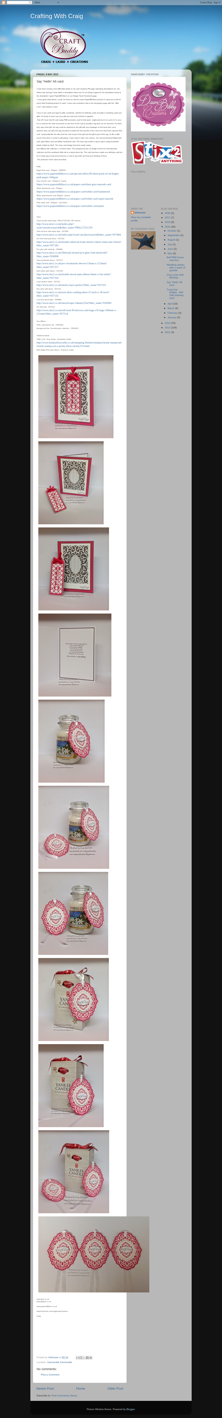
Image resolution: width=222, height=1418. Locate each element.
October (172, 230)
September (174, 235)
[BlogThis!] (81, 1357)
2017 (168, 217)
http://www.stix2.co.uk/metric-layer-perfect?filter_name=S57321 (71, 285)
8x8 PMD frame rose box (175, 258)
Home (80, 1388)
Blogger (130, 1409)
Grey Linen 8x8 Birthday (175, 276)
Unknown (140, 212)
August (172, 239)
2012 (168, 332)
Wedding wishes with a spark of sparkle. (176, 268)
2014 (168, 323)
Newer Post (45, 1388)
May (170, 253)
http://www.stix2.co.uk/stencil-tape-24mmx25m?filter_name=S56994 (74, 303)
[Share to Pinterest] (90, 1357)
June (171, 249)
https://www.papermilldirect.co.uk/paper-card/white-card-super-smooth (75, 198)
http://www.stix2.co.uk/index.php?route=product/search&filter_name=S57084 (79, 234)
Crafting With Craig (56, 16)
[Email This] (77, 1357)
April (170, 303)
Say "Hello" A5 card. (174, 283)
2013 (168, 327)
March (171, 308)
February (173, 313)
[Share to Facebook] (87, 1357)
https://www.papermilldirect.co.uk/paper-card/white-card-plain (70, 206)
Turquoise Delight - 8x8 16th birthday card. (175, 293)
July (170, 244)
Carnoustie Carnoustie (59, 1362)
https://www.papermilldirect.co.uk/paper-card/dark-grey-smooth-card (74, 184)
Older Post (115, 1388)
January (172, 317)
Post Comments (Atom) (64, 1395)
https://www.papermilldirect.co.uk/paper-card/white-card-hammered (73, 191)
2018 (168, 213)
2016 (168, 222)
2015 (168, 226)
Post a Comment (50, 1374)
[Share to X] (84, 1357)
